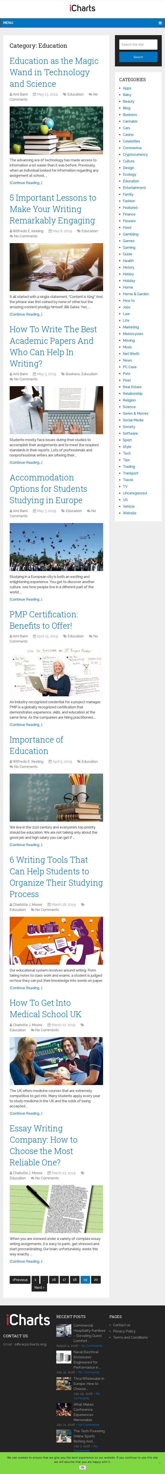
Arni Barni (20, 94)
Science (129, 407)
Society (129, 427)
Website (129, 513)
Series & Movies (135, 413)
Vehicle (129, 506)
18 (75, 1280)
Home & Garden (136, 294)
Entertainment (134, 188)
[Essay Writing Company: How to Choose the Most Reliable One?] (56, 1209)
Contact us (121, 1325)
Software (130, 433)
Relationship (133, 394)
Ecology (129, 174)
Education (75, 94)
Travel (128, 480)
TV (125, 486)
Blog (126, 108)
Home (128, 287)
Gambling (130, 234)
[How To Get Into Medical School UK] (56, 1061)
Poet (127, 380)
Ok (82, 1467)
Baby (127, 95)
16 (54, 1280)
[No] (159, 1463)
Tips (126, 460)
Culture (128, 161)
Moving (129, 340)
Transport (130, 473)
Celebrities (131, 141)
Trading (129, 467)
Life (126, 320)
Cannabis (130, 121)
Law (126, 314)
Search (138, 57)
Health (128, 261)
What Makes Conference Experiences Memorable (83, 1412)
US (125, 500)
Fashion (129, 201)
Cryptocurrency (135, 154)
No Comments (26, 236)
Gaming (129, 247)
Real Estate (132, 387)
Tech (127, 453)
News (127, 360)
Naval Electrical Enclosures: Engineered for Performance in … (87, 1359)
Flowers (129, 221)
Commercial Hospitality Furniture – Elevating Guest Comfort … (89, 1333)
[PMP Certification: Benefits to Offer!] (56, 672)
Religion (129, 400)
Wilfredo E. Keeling (28, 231)
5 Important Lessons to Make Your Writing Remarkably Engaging (53, 209)
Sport (127, 440)
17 (64, 1280)
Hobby (128, 274)
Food (127, 228)
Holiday (129, 281)
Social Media (133, 420)
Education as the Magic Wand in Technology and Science (54, 72)
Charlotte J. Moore (27, 905)
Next (38, 1288)
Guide (127, 254)
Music (127, 347)
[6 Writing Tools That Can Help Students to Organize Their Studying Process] (56, 941)
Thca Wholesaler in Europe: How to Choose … (88, 1384)
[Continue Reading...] (26, 183)
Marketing (131, 327)
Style (127, 447)
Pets (126, 374)
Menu (8, 23)
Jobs (126, 307)
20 (96, 1280)
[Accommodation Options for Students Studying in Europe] (56, 547)
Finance (129, 214)
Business (73, 374)
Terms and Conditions (130, 1337)
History (128, 267)
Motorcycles (133, 334)
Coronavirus (132, 148)
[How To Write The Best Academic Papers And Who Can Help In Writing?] (56, 410)
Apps (127, 88)
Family (128, 194)
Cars (126, 128)
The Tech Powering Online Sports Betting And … (89, 1436)
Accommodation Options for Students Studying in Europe (48, 488)
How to (129, 301)
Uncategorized (135, 493)
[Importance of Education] (56, 798)
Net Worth (131, 354)
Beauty (128, 101)
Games (128, 241)
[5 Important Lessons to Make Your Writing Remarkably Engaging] (56, 267)
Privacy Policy (124, 1331)
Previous (21, 1280)
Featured (130, 208)
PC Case (130, 367)
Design (128, 168)
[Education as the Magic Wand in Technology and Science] (56, 130)
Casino (128, 135)
